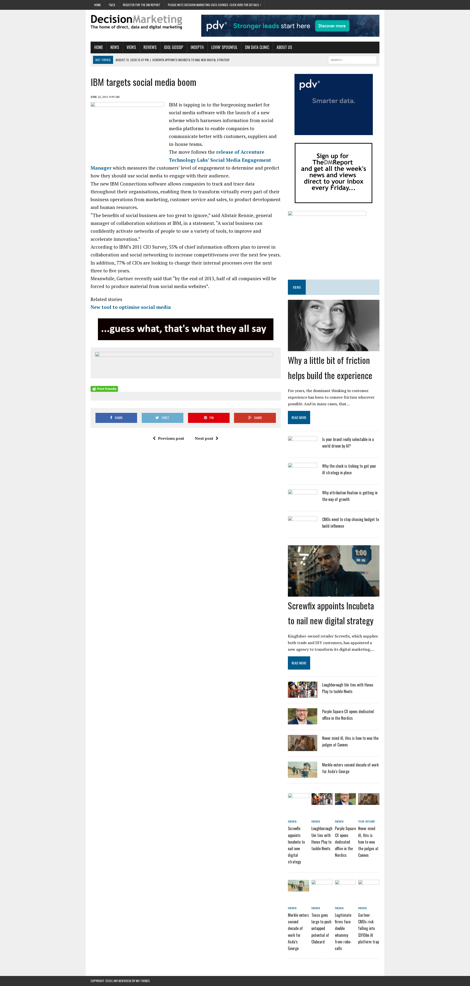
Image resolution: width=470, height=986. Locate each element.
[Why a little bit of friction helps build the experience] (333, 348)
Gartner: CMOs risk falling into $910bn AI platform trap (368, 928)
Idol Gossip (173, 47)
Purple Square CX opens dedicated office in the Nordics (345, 841)
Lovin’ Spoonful (224, 47)
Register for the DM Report (141, 5)
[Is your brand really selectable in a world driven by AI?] (302, 449)
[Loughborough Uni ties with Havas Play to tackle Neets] (302, 694)
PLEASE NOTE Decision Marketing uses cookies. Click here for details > (214, 5)
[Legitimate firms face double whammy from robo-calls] (345, 888)
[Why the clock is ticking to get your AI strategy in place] (302, 475)
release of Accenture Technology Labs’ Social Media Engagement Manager (181, 160)
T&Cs (111, 5)
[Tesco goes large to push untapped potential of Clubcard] (321, 888)
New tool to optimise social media (131, 307)
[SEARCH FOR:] (352, 59)
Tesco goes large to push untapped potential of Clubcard (321, 928)
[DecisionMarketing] (136, 22)
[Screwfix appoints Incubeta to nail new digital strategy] (333, 593)
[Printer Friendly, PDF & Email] (104, 389)
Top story (366, 821)
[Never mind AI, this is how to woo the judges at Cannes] (302, 748)
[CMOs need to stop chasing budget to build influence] (302, 529)
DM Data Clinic (257, 47)
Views (131, 47)
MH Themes (143, 981)
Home (97, 5)
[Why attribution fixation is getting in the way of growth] (302, 502)
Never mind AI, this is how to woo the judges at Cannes (368, 841)
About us (284, 47)
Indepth (197, 47)
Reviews (149, 47)
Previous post (171, 438)
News (114, 47)
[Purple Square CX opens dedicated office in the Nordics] (302, 721)
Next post (204, 438)
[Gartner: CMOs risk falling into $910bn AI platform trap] (368, 888)
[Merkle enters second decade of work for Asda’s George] (302, 774)
